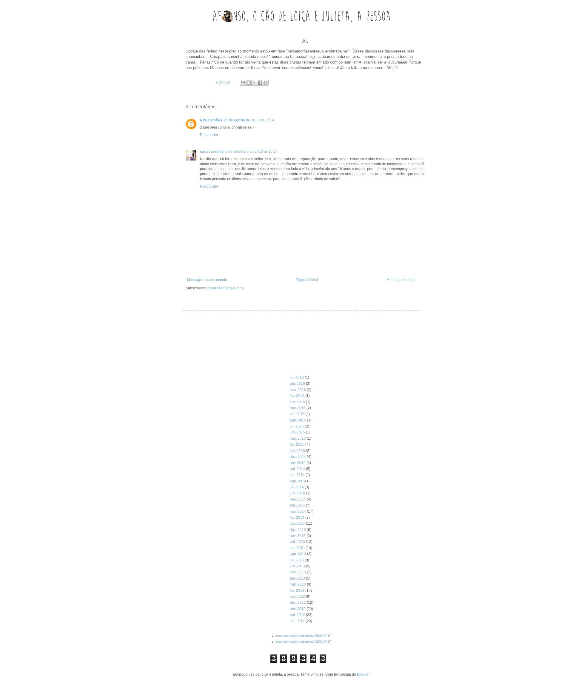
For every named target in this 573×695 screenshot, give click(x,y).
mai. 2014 (298, 499)
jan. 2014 (297, 523)
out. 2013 (297, 542)
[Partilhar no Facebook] (260, 83)
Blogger (363, 674)
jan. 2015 (297, 451)
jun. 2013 (297, 566)
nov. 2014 (298, 463)
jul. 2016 (297, 378)
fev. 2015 (297, 444)
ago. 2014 (298, 481)
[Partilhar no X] (254, 83)
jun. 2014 (297, 493)
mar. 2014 (298, 511)
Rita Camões (211, 120)
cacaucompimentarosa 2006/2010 (304, 636)
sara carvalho (212, 151)
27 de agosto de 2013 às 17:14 (249, 120)
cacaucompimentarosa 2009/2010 (304, 642)
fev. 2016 (297, 396)
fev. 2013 (297, 591)
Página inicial (307, 280)
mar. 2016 (298, 390)
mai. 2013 (298, 572)
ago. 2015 (298, 420)
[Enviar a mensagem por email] (243, 83)
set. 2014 (297, 475)
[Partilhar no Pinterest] (266, 83)
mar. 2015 (298, 438)
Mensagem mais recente (207, 280)
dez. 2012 (298, 602)
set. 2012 (297, 621)
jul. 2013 (297, 560)
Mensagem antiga (401, 280)
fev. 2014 (297, 517)
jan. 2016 (297, 402)
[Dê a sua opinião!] (249, 83)
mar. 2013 (298, 584)
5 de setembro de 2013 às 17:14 (251, 151)
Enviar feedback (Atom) (225, 288)
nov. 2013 (298, 536)
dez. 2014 (298, 457)
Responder (209, 135)
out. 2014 (297, 469)
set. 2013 (297, 548)
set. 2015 (297, 414)
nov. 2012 (298, 609)
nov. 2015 (298, 408)
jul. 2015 (297, 426)
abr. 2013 (297, 578)
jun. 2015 (297, 432)
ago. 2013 (298, 554)
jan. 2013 (297, 596)
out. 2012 (297, 615)
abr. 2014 (297, 505)
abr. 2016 (297, 384)
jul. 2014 (297, 487)
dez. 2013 (298, 530)
